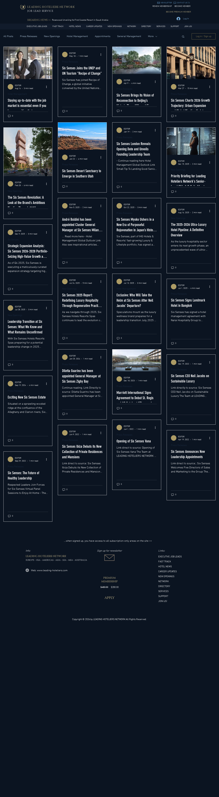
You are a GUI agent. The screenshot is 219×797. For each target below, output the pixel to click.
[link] (189, 2)
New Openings (52, 36)
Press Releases (28, 36)
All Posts (8, 36)
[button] (166, 3)
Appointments (102, 36)
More (151, 36)
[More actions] (48, 87)
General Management (129, 36)
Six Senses (13, 239)
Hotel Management (77, 36)
